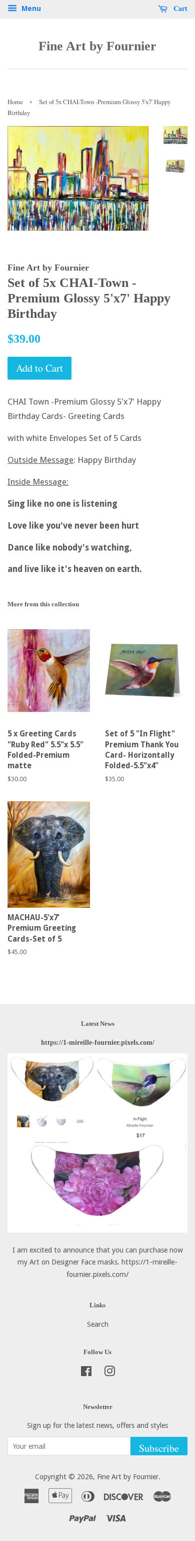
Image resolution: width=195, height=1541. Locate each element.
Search (97, 1324)
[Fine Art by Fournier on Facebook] (86, 1373)
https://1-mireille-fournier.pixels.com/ (97, 1042)
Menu (30, 8)
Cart (180, 8)
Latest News (97, 1023)
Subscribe (159, 1448)
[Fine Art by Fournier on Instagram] (109, 1373)
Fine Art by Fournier (97, 46)
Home (15, 102)
